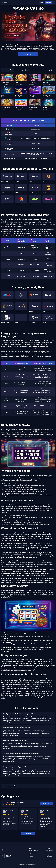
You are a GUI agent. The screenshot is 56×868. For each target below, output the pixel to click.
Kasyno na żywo (20, 70)
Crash (33, 70)
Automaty (47, 70)
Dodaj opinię (46, 803)
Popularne (6, 70)
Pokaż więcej (28, 833)
